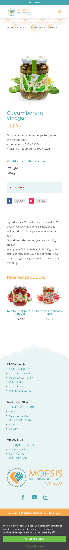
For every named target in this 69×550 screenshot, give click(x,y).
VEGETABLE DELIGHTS (21, 373)
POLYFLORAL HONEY (21, 377)
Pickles (21, 27)
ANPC (12, 424)
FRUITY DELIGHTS (19, 369)
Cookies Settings (35, 546)
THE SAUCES (16, 386)
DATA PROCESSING (20, 420)
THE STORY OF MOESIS (22, 445)
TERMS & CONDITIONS (22, 407)
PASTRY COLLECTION (21, 390)
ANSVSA (13, 428)
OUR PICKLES (16, 382)
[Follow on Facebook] (9, 201)
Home (10, 27)
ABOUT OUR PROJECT (21, 449)
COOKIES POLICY (18, 415)
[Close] (62, 520)
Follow (19, 200)
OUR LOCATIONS (18, 458)
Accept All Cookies (34, 538)
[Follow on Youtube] (34, 497)
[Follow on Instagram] (31, 201)
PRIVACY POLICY (18, 411)
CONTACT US (16, 453)
